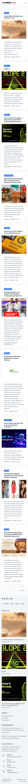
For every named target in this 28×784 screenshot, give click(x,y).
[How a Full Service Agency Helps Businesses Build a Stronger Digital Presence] (14, 133)
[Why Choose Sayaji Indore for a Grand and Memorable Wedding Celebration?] (14, 548)
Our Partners (5, 720)
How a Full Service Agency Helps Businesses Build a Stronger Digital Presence (13, 119)
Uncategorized (9, 175)
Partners (6, 603)
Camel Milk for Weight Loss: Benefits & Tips (13, 639)
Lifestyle (7, 65)
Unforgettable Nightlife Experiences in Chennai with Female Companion (13, 475)
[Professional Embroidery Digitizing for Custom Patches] (14, 372)
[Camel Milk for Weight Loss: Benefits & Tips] (14, 29)
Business (7, 114)
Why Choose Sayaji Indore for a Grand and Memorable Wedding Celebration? (13, 534)
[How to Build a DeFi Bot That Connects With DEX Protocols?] (14, 438)
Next (22, 590)
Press (12, 603)
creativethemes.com (13, 772)
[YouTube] (11, 598)
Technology (8, 289)
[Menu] (25, 3)
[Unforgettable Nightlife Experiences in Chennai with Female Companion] (14, 489)
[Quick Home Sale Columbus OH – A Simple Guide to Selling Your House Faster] (14, 194)
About (17, 603)
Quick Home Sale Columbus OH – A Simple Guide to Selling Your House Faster (13, 180)
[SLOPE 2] (14, 80)
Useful (22, 603)
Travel (6, 470)
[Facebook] (2, 598)
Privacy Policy (22, 781)
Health (6, 13)
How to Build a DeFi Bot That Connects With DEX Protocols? (13, 425)
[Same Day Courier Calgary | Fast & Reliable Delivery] (14, 244)
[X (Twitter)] (4, 598)
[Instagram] (7, 598)
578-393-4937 (11, 762)
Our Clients (5, 718)
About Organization (7, 716)
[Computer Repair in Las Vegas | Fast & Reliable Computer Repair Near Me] (14, 307)
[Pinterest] (9, 598)
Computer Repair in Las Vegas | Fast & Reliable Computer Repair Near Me (12, 294)
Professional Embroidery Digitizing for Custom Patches (12, 358)
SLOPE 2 (7, 69)
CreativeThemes (6, 781)
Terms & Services (21, 779)
